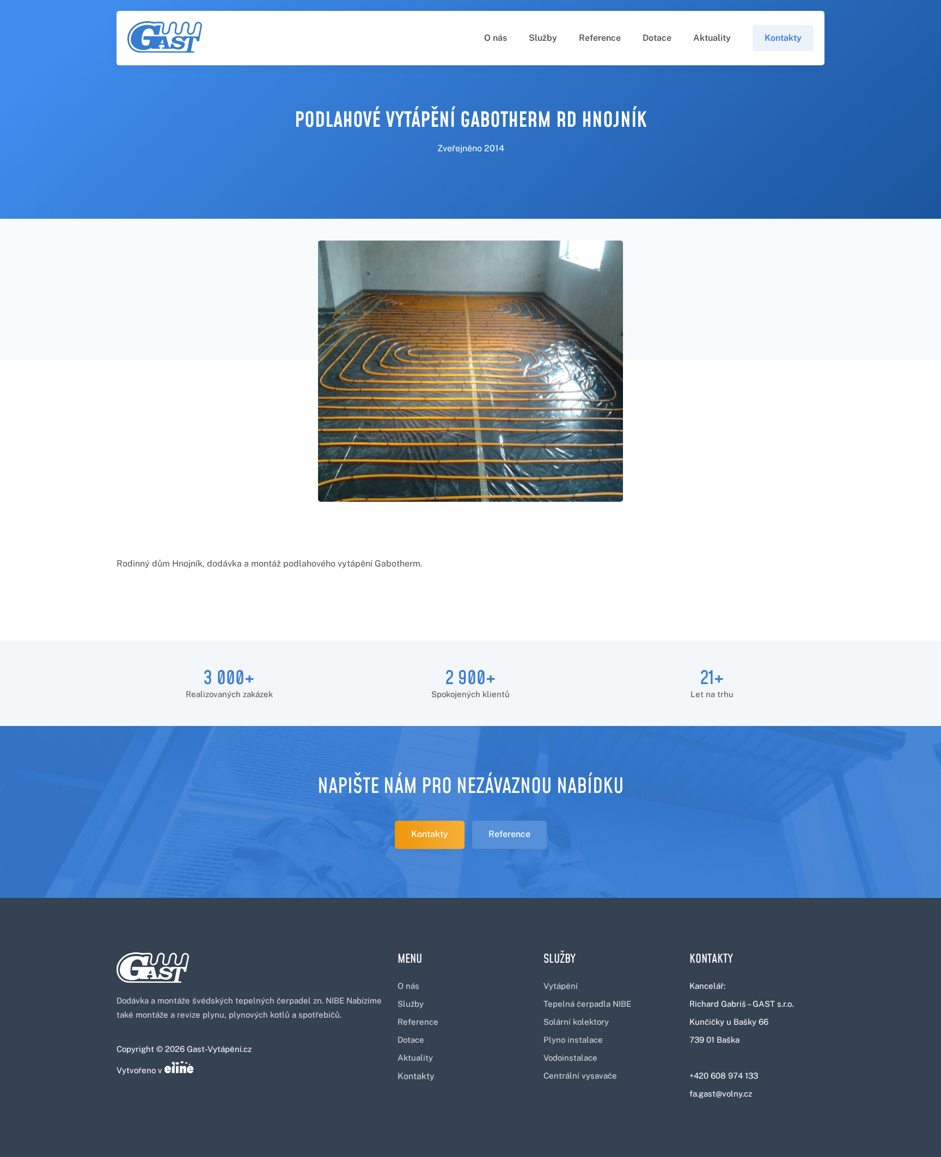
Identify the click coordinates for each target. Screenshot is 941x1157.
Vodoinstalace (570, 1057)
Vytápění (560, 985)
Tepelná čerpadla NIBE (587, 1003)
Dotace (657, 38)
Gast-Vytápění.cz (219, 1049)
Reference (600, 38)
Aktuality (712, 38)
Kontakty (783, 38)
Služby (543, 38)
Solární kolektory (576, 1021)
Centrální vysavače (580, 1075)
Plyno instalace (573, 1039)
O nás (495, 38)
